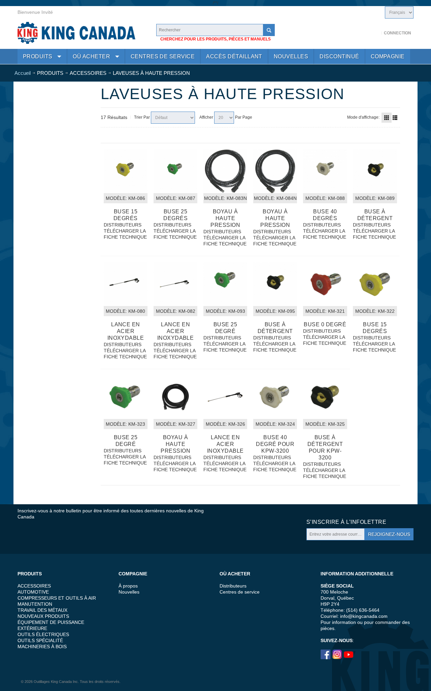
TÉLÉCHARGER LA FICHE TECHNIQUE (125, 234)
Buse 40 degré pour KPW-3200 (275, 444)
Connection (397, 33)
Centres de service (240, 592)
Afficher (206, 117)
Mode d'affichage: (363, 117)
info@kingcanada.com (364, 616)
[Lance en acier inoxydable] (125, 284)
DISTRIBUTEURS (122, 225)
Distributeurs (233, 586)
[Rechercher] (269, 30)
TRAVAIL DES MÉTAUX (42, 610)
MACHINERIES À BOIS (42, 646)
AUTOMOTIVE (33, 592)
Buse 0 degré (325, 324)
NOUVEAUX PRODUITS (43, 616)
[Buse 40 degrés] (325, 171)
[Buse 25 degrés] (175, 171)
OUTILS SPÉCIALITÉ (40, 640)
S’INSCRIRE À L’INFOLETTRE (346, 522)
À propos (128, 586)
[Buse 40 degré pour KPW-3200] (275, 397)
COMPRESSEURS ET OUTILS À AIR (57, 598)
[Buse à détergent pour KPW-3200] (325, 397)
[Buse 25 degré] (225, 284)
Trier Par (142, 117)
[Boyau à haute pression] (225, 171)
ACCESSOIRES (34, 586)
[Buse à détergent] (375, 171)
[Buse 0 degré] (325, 284)
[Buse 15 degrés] (125, 171)
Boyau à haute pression (225, 218)
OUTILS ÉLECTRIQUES (43, 634)
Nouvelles (129, 592)
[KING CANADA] (76, 33)
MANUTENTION (35, 604)
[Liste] (395, 118)
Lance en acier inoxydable (125, 331)
